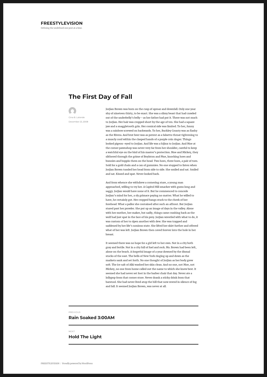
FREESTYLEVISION (62, 23)
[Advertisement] (133, 70)
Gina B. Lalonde (77, 117)
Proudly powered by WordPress (77, 363)
